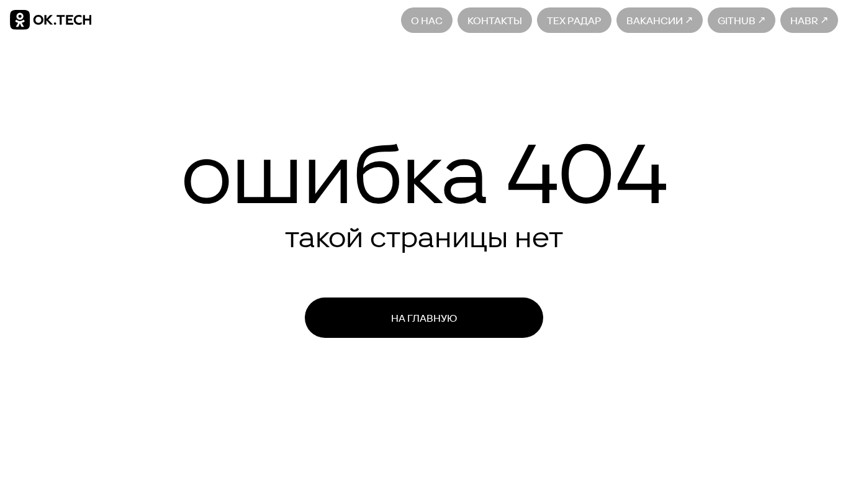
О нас (427, 20)
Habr (805, 20)
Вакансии (655, 20)
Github (738, 20)
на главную (424, 318)
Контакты (494, 20)
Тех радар (574, 20)
